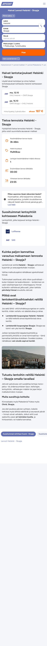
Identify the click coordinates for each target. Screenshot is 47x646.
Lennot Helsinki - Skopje (11, 441)
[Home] (7, 4)
